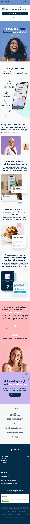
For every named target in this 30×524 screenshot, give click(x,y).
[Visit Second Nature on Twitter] (4, 473)
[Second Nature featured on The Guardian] (15, 414)
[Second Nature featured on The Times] (15, 419)
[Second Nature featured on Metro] (15, 437)
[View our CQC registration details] (15, 498)
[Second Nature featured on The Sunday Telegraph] (15, 428)
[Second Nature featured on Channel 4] (15, 423)
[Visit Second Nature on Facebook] (2, 473)
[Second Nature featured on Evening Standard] (15, 432)
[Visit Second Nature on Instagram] (7, 473)
